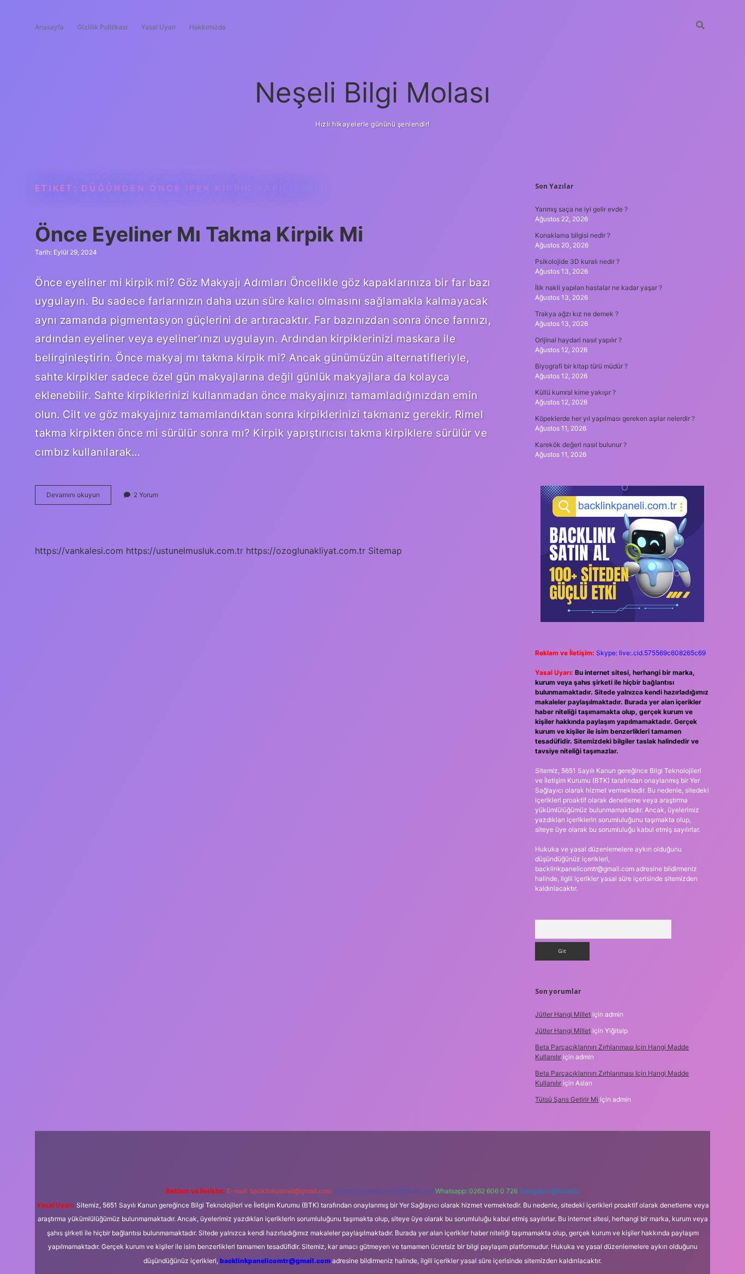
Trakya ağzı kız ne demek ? (576, 314)
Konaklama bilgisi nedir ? (572, 235)
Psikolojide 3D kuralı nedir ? (577, 261)
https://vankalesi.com (79, 550)
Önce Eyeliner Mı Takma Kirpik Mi (199, 234)
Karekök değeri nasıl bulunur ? (581, 444)
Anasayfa (49, 27)
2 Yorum (146, 495)
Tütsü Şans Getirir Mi (566, 1099)
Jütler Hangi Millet (563, 1014)
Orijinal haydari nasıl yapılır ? (578, 340)
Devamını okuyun (78, 497)
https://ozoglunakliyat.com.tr (305, 550)
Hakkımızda (207, 27)
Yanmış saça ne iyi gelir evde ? (581, 209)
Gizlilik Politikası (102, 27)
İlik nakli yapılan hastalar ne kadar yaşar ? (598, 287)
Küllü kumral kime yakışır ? (575, 392)
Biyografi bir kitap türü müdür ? (581, 366)
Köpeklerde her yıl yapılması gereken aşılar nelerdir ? (615, 418)
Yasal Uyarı (158, 27)
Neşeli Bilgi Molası (372, 92)
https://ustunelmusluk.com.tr (184, 550)
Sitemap (385, 550)
